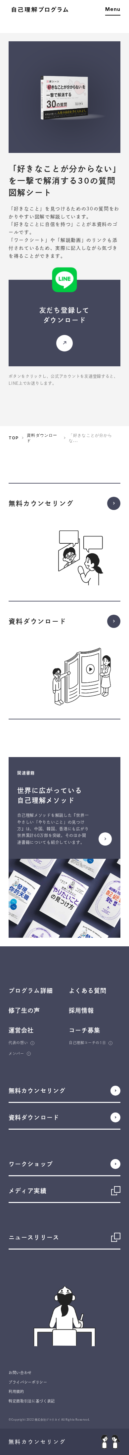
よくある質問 (88, 991)
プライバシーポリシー (28, 1382)
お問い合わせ (20, 1372)
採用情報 (81, 1010)
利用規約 (16, 1391)
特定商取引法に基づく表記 (32, 1401)
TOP (14, 437)
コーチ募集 (84, 1030)
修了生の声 (24, 1010)
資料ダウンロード (42, 438)
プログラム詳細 (31, 991)
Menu (112, 9)
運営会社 (21, 1030)
